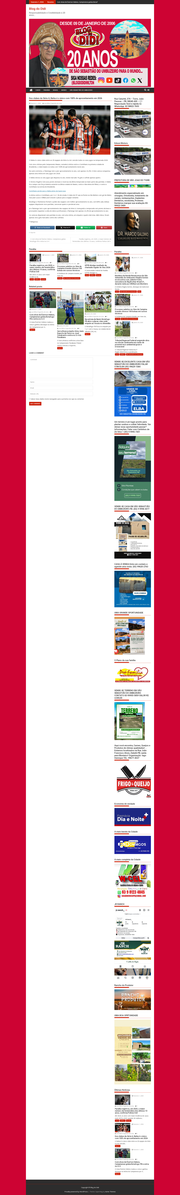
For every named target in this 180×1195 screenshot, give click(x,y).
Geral (31, 279)
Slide (139, 291)
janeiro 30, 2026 (104, 255)
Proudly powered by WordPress (76, 1192)
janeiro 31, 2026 (76, 255)
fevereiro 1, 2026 (49, 255)
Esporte (33, 232)
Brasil (55, 90)
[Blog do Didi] (90, 86)
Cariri (38, 90)
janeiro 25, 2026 (63, 326)
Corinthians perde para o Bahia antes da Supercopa (47, 191)
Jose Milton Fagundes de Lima (53, 103)
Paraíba (47, 90)
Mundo (64, 90)
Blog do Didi (37, 9)
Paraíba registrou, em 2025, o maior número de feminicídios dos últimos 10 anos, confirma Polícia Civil (91, 240)
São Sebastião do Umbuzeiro (81, 90)
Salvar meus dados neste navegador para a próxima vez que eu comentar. (57, 399)
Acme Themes (110, 1192)
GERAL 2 (37, 279)
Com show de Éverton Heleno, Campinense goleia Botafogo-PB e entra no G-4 (48, 240)
